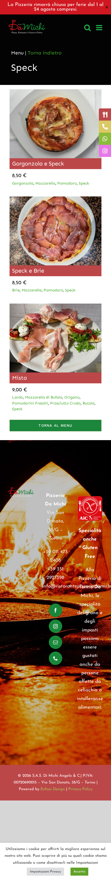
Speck (84, 183)
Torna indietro (45, 53)
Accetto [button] (79, 871)
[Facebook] (55, 610)
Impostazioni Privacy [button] (45, 871)
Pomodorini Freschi (30, 403)
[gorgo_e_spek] (55, 91)
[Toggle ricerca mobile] (87, 27)
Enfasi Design (53, 789)
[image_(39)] (55, 306)
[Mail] (55, 642)
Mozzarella (45, 183)
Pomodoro (67, 183)
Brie (16, 290)
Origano (72, 397)
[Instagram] (55, 626)
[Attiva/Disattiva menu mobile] (99, 27)
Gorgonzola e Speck (38, 163)
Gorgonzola (22, 183)
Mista (19, 377)
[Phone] (55, 658)
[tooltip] (105, 114)
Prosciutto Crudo (65, 403)
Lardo (17, 397)
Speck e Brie (28, 270)
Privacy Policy (80, 789)
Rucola (88, 403)
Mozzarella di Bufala (43, 397)
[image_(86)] (55, 198)
